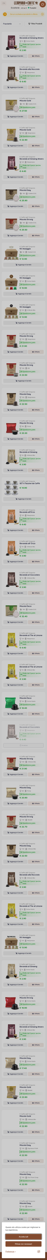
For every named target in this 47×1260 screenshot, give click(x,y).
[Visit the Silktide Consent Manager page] (39, 1251)
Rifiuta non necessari (23, 1244)
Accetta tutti (23, 1236)
